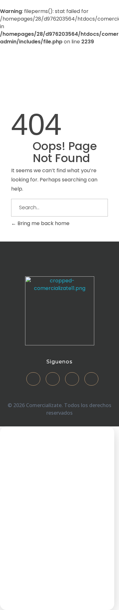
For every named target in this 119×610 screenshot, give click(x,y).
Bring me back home (42, 223)
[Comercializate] (27, 71)
